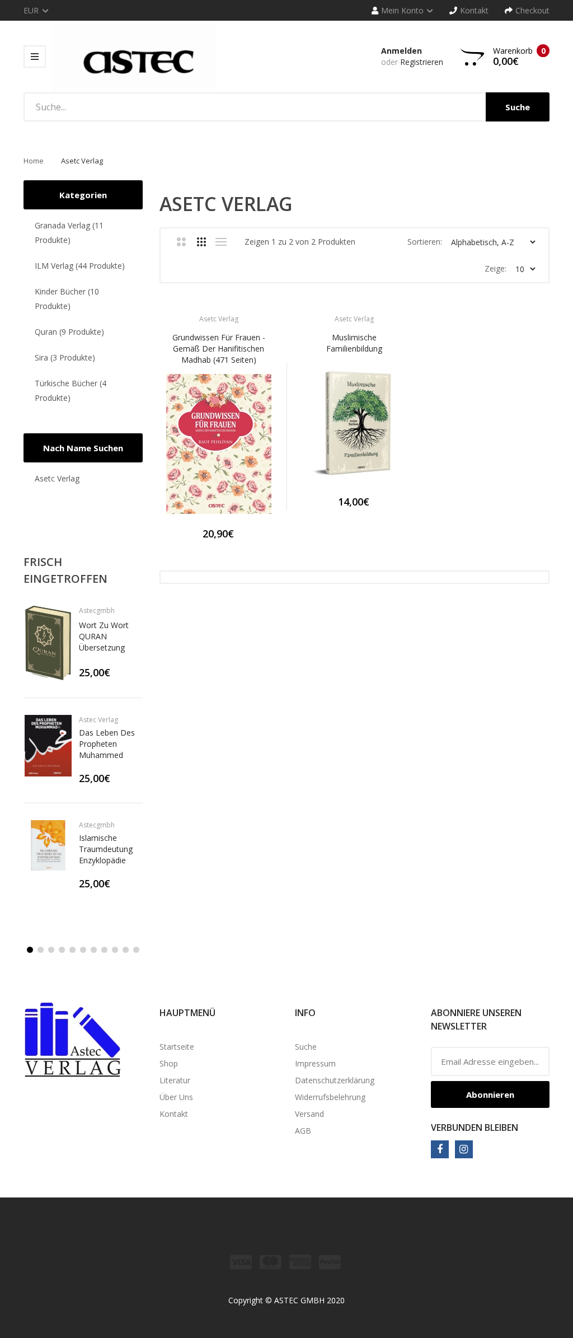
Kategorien (83, 194)
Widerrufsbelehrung (330, 1097)
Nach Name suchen (83, 447)
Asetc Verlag (57, 478)
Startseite (176, 1046)
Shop (168, 1063)
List (221, 242)
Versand (309, 1113)
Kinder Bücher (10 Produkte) (67, 298)
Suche (306, 1046)
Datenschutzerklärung (334, 1080)
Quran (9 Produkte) (69, 331)
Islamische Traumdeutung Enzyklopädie (106, 849)
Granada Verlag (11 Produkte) (69, 232)
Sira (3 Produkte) (65, 357)
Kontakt (173, 1113)
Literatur (174, 1080)
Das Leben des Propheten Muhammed (107, 743)
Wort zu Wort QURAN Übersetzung (104, 636)
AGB (303, 1130)
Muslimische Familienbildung (354, 343)
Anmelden (401, 50)
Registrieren (421, 62)
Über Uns (176, 1097)
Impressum (315, 1063)
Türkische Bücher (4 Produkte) (70, 390)
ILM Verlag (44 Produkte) (80, 265)
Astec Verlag (98, 719)
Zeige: (495, 268)
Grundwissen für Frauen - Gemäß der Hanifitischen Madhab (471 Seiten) (218, 348)
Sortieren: (424, 241)
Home (34, 161)
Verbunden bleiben (474, 1127)
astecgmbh (97, 610)
